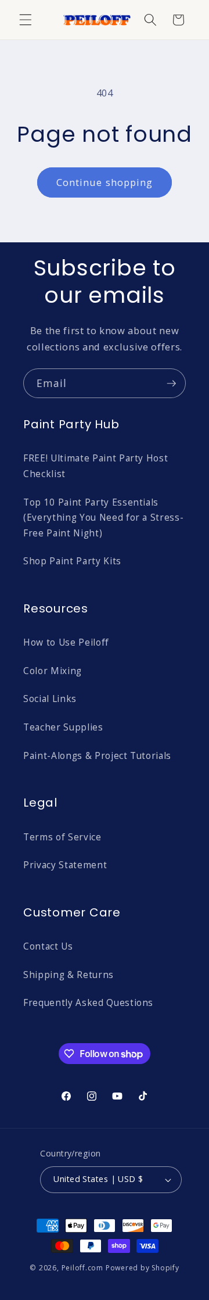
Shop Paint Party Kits (72, 561)
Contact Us (48, 946)
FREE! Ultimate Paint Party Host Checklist (95, 466)
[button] (25, 20)
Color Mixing (52, 671)
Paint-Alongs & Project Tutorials (97, 756)
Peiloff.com (82, 1268)
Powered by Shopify (142, 1268)
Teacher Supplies (63, 727)
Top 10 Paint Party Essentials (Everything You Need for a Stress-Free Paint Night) (103, 517)
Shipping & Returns (68, 975)
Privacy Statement (65, 865)
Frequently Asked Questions (88, 1003)
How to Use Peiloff (66, 642)
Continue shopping (104, 182)
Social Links (50, 699)
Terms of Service (62, 837)
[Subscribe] (171, 383)
